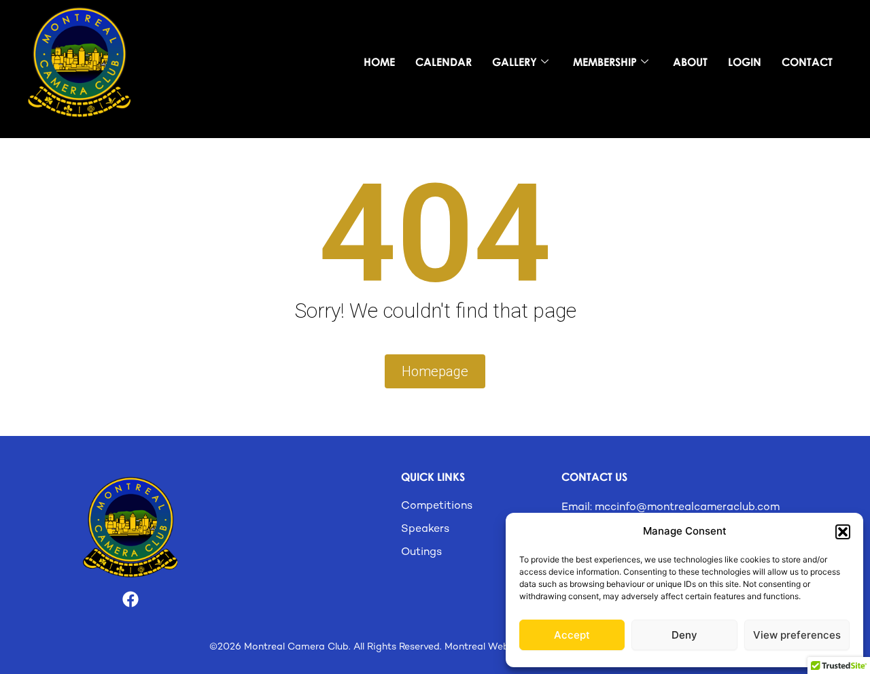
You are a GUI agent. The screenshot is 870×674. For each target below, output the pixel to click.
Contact (807, 62)
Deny (684, 634)
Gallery (514, 62)
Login (744, 62)
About (690, 62)
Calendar (443, 62)
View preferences (797, 634)
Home (379, 62)
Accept (572, 634)
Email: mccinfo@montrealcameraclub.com (670, 507)
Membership (605, 62)
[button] (843, 532)
